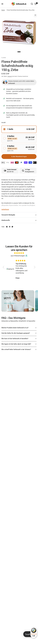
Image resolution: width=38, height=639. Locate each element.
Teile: (3, 226)
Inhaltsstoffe (5, 220)
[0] (35, 4)
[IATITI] (17, 301)
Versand (9, 76)
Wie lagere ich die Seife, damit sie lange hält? (16, 344)
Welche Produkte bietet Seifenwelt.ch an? (14, 328)
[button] (19, 129)
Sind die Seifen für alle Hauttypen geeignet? (15, 333)
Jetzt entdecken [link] (9, 303)
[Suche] (32, 4)
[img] (19, 253)
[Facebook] (7, 227)
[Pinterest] (9, 227)
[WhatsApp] (12, 227)
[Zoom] (35, 15)
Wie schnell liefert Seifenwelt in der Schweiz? (16, 349)
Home (3, 10)
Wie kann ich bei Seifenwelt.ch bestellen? (14, 338)
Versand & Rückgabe (8, 215)
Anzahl (3, 122)
